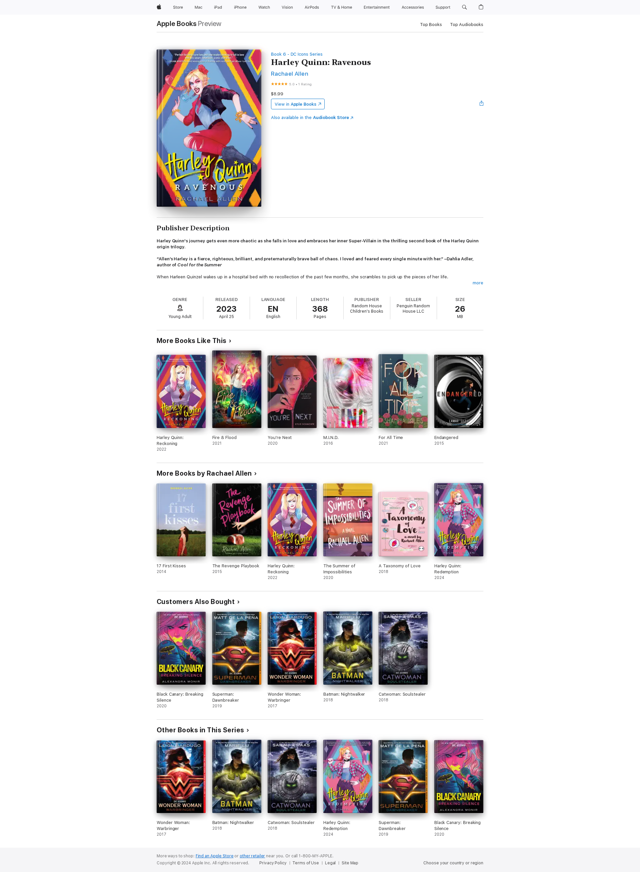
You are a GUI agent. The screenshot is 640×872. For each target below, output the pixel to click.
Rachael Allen (289, 73)
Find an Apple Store (215, 856)
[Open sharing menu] (481, 104)
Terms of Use (305, 863)
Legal (330, 863)
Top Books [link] (431, 24)
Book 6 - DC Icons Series (296, 54)
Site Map (350, 863)
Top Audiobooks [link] (466, 24)
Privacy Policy (272, 863)
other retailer (252, 856)
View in (295, 104)
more (478, 282)
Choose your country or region (453, 863)
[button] (464, 7)
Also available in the (310, 117)
